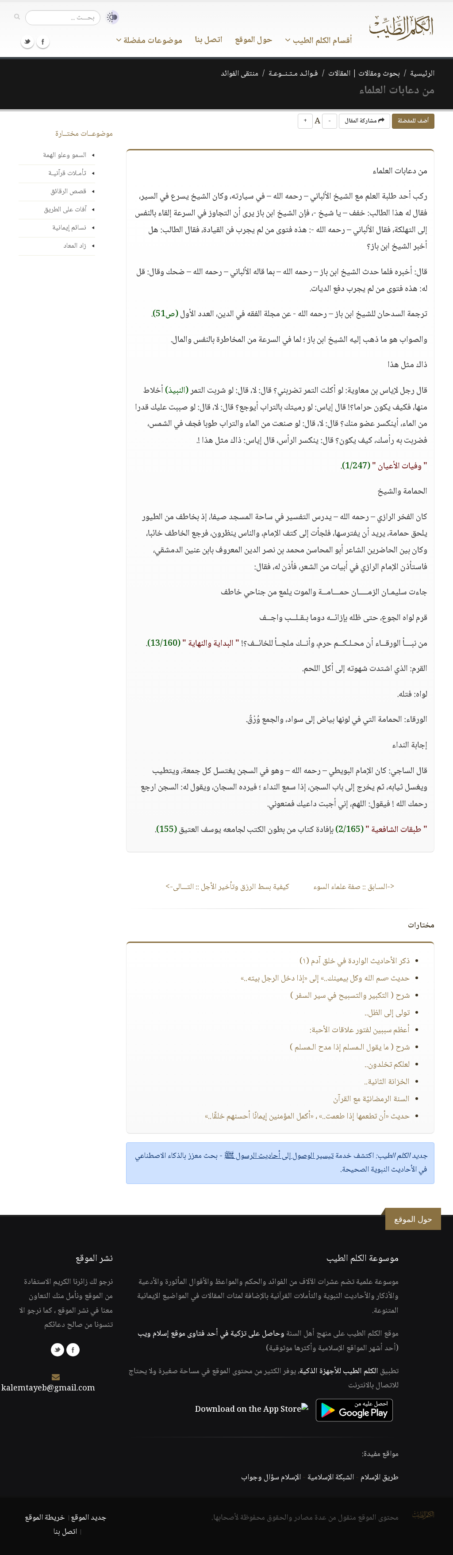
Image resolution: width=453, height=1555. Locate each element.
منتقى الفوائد (239, 73)
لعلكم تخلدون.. (387, 1065)
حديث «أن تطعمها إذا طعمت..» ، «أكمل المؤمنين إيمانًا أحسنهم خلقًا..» (307, 1117)
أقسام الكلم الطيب (321, 41)
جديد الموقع (89, 1517)
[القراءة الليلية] (109, 17)
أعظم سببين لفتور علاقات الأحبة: (360, 1030)
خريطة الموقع (45, 1517)
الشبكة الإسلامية (330, 1477)
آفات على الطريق (65, 210)
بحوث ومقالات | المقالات (364, 73)
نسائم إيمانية (69, 228)
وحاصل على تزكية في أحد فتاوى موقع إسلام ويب (211, 1334)
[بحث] (17, 17)
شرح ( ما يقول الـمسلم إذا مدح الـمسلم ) (350, 1048)
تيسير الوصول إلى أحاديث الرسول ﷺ (279, 1156)
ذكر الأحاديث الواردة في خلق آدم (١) (354, 961)
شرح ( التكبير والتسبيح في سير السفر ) (350, 996)
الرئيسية (422, 73)
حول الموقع (254, 40)
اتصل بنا (209, 40)
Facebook (43, 41)
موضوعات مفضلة (152, 41)
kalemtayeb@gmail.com (48, 1388)
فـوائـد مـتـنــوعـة (293, 73)
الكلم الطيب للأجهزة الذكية (338, 1371)
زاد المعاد (74, 246)
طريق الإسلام (380, 1477)
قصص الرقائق (68, 192)
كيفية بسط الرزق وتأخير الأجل (227, 887)
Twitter (27, 41)
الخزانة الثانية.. (387, 1082)
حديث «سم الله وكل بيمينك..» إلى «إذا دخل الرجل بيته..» (325, 979)
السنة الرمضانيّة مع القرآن (371, 1099)
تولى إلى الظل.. (387, 1013)
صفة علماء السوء (354, 887)
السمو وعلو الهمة (64, 155)
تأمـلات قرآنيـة (67, 174)
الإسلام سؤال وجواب (271, 1477)
